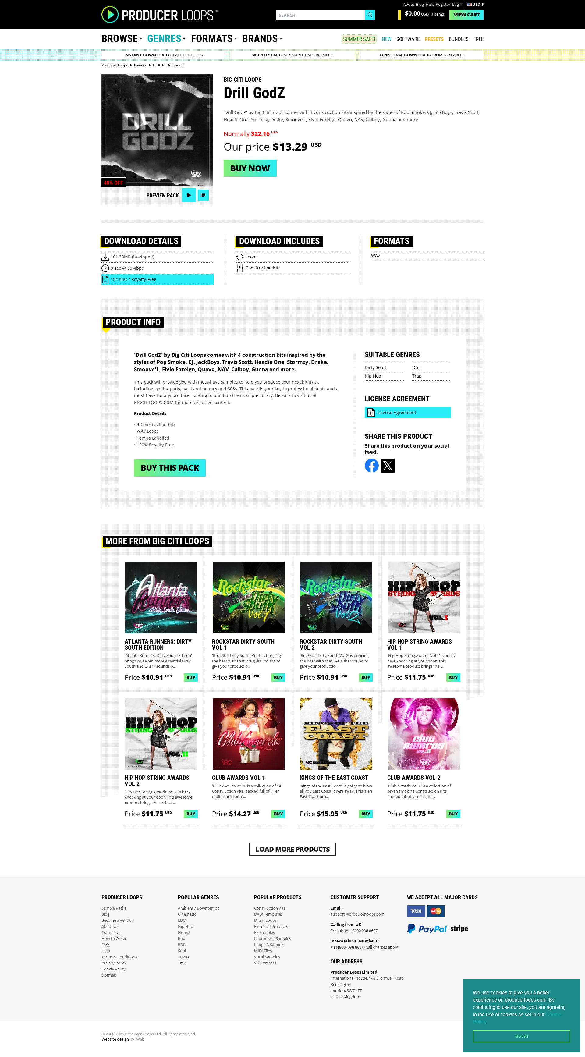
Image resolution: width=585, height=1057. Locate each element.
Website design (115, 1039)
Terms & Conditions (119, 956)
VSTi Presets (265, 963)
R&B (182, 944)
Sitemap (108, 975)
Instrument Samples (272, 938)
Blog (420, 4)
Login (457, 4)
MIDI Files (263, 950)
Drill (416, 367)
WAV (375, 255)
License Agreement (396, 412)
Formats (211, 38)
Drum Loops (265, 920)
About (408, 4)
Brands (260, 38)
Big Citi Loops (243, 79)
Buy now (250, 168)
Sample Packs (113, 908)
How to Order (113, 938)
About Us (109, 926)
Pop (181, 938)
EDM (182, 920)
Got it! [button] (521, 1036)
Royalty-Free (143, 279)
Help (430, 4)
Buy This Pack (170, 467)
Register (443, 4)
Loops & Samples (269, 944)
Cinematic (187, 914)
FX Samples (264, 932)
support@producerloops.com (358, 914)
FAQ (105, 944)
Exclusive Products (271, 926)
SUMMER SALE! (359, 39)
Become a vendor (117, 920)
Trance (184, 956)
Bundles (459, 39)
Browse (119, 38)
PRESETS (434, 39)
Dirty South (376, 367)
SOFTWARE (408, 39)
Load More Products (293, 849)
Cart (467, 14)
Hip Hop (373, 376)
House (184, 932)
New (387, 39)
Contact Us (111, 932)
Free (478, 39)
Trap (417, 376)
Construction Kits (269, 908)
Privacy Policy (113, 963)
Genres (164, 38)
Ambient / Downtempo (199, 908)
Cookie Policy (113, 969)
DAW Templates (268, 914)
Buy (190, 677)
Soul (182, 950)
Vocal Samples (267, 956)
